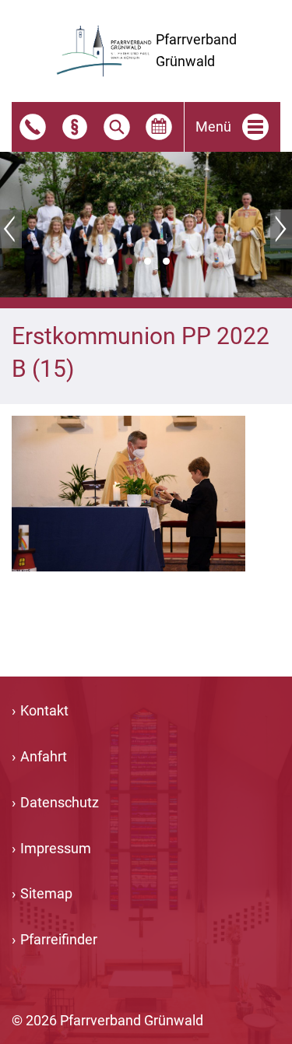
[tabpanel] (146, 225)
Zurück (11, 229)
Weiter (281, 229)
